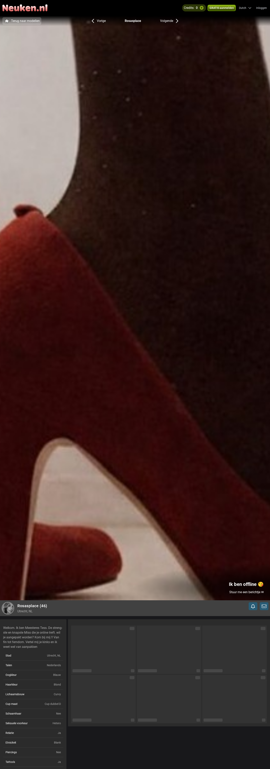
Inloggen (261, 7)
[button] (245, 8)
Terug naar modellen (25, 21)
